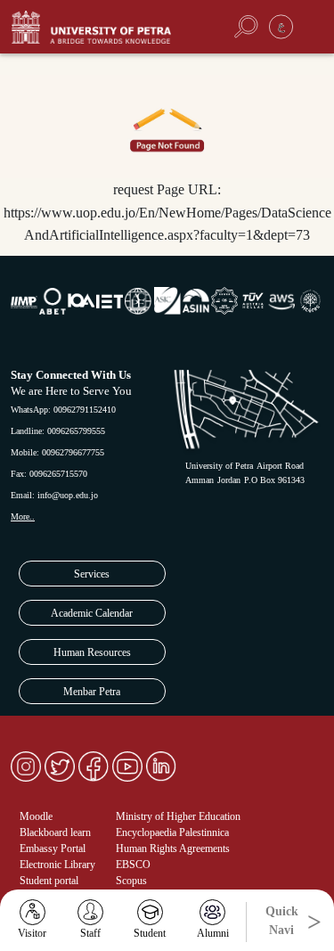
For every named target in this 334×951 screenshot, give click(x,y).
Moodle (36, 816)
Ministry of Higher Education (178, 816)
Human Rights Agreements (173, 848)
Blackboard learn (55, 832)
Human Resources (92, 652)
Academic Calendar (92, 613)
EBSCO (133, 864)
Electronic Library (57, 864)
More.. (23, 516)
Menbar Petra (91, 691)
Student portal (49, 880)
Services (92, 574)
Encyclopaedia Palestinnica (172, 832)
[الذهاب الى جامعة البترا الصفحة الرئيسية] (106, 27)
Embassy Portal (53, 848)
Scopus (131, 880)
